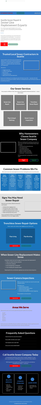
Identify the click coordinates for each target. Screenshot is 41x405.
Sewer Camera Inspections (20, 278)
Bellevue (4, 314)
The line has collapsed (11, 263)
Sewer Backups (4, 176)
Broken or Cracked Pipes (20, 177)
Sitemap (30, 401)
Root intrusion (5, 72)
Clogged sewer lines (6, 70)
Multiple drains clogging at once (9, 207)
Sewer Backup (20, 388)
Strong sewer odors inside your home (10, 208)
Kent (3, 315)
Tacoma (3, 320)
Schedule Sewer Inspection (13, 44)
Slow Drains (20, 389)
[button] (26, 5)
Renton (3, 317)
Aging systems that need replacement (10, 75)
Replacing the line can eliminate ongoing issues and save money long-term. (20, 270)
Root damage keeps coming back (13, 265)
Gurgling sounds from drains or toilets (10, 209)
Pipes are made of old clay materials (14, 262)
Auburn (3, 318)
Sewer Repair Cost (33, 385)
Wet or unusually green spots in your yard (11, 211)
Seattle (3, 312)
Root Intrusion (12, 176)
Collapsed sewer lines (7, 74)
